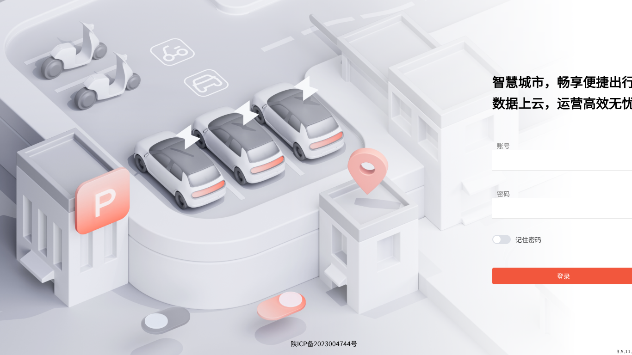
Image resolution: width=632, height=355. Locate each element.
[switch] (516, 239)
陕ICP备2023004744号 (324, 343)
